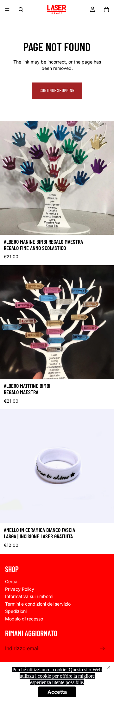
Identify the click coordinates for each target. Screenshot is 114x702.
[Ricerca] (21, 9)
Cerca (11, 581)
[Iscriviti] (102, 648)
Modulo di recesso (24, 618)
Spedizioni (16, 611)
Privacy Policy (19, 588)
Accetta (57, 692)
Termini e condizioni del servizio (38, 603)
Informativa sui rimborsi (29, 596)
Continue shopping (57, 90)
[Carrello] (106, 9)
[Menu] (7, 9)
